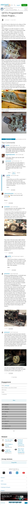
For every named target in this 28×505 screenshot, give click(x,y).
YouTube (24, 473)
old (5, 414)
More (4, 9)
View (26, 502)
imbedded (6, 404)
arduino (6, 423)
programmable (7, 426)
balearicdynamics (10, 154)
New (26, 9)
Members (3, 477)
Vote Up (7, 190)
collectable (6, 409)
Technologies (3, 484)
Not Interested (3, 502)
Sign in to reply (8, 139)
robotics (6, 406)
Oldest (9, 172)
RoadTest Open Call (5, 493)
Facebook (10, 473)
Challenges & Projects (5, 487)
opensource (6, 428)
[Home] (5, 5)
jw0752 (8, 145)
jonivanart (7, 19)
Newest (18, 172)
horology (6, 411)
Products (3, 490)
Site (11, 5)
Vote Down (9, 190)
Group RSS (14, 462)
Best (14, 172)
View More (14, 377)
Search (14, 5)
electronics (6, 421)
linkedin (17, 473)
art (4, 418)
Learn (2, 480)
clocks (5, 416)
